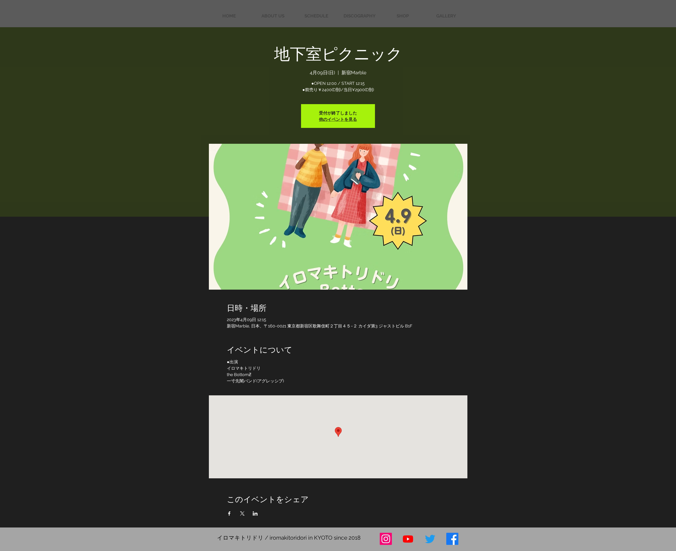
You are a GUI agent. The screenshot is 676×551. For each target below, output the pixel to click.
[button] (446, 16)
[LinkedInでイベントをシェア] (255, 513)
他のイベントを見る (338, 119)
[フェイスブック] (452, 539)
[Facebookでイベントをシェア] (229, 513)
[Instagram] (386, 539)
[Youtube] (408, 539)
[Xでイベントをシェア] (242, 513)
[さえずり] (430, 539)
